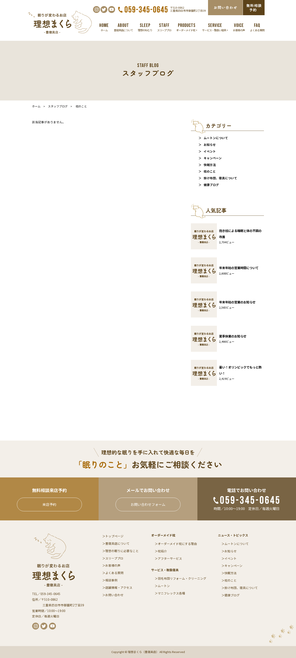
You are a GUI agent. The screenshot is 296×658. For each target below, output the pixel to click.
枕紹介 (162, 551)
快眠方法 (210, 165)
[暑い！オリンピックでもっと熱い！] (227, 385)
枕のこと (210, 171)
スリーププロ (114, 558)
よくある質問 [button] (257, 27)
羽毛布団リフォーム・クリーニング (182, 578)
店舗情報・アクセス (118, 587)
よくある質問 (114, 573)
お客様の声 (112, 565)
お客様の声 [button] (239, 27)
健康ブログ (211, 185)
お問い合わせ (114, 595)
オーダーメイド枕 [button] (185, 27)
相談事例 (111, 580)
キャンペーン (213, 158)
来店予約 (49, 504)
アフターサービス (170, 558)
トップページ (114, 536)
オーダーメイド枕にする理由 (177, 543)
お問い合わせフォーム (148, 504)
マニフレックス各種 (171, 593)
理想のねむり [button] (145, 27)
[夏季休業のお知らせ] (218, 351)
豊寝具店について (117, 543)
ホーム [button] (104, 27)
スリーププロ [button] (164, 27)
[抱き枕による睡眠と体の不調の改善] (227, 248)
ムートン (164, 586)
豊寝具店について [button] (123, 27)
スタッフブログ (58, 106)
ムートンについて (216, 138)
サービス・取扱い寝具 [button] (214, 27)
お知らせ (210, 144)
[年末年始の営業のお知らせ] (223, 316)
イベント (210, 151)
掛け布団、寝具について (220, 178)
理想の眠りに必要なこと (122, 551)
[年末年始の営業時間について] (225, 282)
